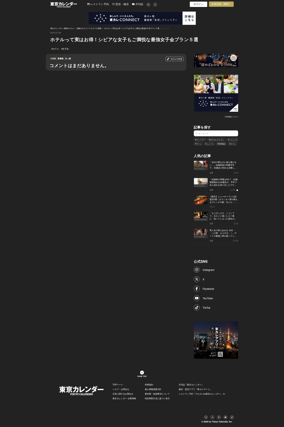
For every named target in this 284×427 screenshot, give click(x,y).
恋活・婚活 (122, 4)
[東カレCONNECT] (142, 18)
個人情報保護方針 (153, 389)
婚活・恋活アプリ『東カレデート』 (195, 389)
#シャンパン (233, 139)
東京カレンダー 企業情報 (124, 398)
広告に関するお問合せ (123, 394)
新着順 (60, 58)
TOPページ (118, 384)
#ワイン (198, 143)
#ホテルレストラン (216, 139)
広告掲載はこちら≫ (231, 117)
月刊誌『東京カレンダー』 (191, 384)
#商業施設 (221, 143)
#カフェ (232, 143)
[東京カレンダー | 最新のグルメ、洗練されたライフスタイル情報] (68, 4)
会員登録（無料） (221, 4)
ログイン (198, 4)
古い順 (68, 58)
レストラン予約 (99, 4)
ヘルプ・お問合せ (121, 389)
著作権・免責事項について (157, 394)
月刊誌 (138, 4)
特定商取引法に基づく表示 (157, 398)
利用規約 (149, 384)
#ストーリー (200, 139)
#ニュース (209, 143)
